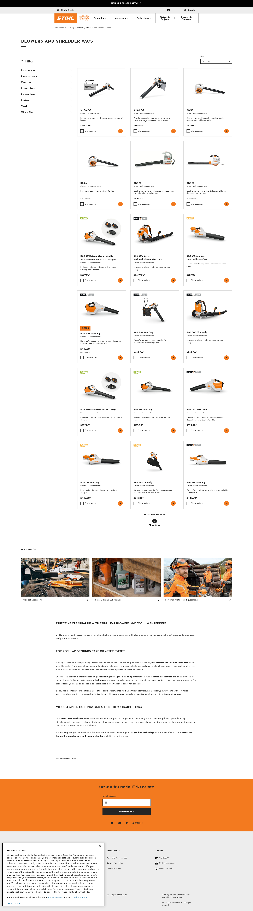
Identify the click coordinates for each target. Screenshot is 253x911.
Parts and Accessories (116, 858)
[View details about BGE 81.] (208, 175)
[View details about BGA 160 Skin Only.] (101, 327)
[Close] (100, 846)
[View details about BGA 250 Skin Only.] (208, 402)
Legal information (119, 894)
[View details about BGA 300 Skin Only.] (208, 327)
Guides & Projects (165, 18)
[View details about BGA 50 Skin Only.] (208, 250)
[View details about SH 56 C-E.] (101, 102)
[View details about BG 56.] (208, 102)
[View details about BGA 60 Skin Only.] (101, 475)
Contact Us (164, 858)
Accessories (121, 18)
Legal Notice (13, 903)
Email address (109, 795)
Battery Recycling (114, 863)
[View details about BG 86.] (101, 175)
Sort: (202, 56)
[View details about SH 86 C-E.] (155, 102)
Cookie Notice (79, 897)
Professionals (144, 18)
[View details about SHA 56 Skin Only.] (155, 475)
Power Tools (100, 18)
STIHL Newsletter (167, 863)
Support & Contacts (186, 18)
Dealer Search (165, 869)
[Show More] (154, 521)
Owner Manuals (113, 869)
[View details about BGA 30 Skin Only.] (155, 402)
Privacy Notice (55, 897)
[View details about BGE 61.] (155, 175)
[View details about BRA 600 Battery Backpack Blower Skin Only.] (155, 250)
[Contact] (168, 10)
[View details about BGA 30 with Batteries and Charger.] (101, 402)
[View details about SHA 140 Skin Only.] (155, 327)
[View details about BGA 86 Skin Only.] (208, 475)
